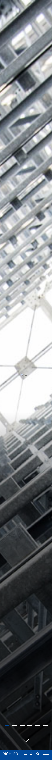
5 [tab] (37, 725)
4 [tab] (29, 725)
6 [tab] (45, 725)
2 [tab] (14, 725)
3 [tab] (22, 725)
